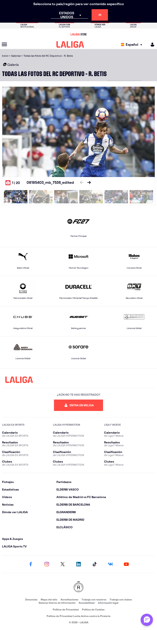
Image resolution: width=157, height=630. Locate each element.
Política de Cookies (93, 609)
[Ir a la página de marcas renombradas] (78, 587)
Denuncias (31, 599)
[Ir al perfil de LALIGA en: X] (62, 564)
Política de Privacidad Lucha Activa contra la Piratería (78, 616)
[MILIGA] (151, 45)
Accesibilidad (87, 602)
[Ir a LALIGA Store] (78, 34)
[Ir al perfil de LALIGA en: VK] (110, 564)
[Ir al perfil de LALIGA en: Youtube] (126, 564)
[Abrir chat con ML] (147, 620)
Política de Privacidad (66, 609)
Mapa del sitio (49, 599)
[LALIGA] (70, 44)
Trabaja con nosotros (94, 599)
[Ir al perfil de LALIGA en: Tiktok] (94, 564)
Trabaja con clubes (121, 599)
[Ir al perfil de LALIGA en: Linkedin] (78, 564)
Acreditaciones (69, 599)
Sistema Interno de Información (57, 602)
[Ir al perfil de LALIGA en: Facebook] (30, 564)
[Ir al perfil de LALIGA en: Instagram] (46, 564)
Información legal (108, 602)
